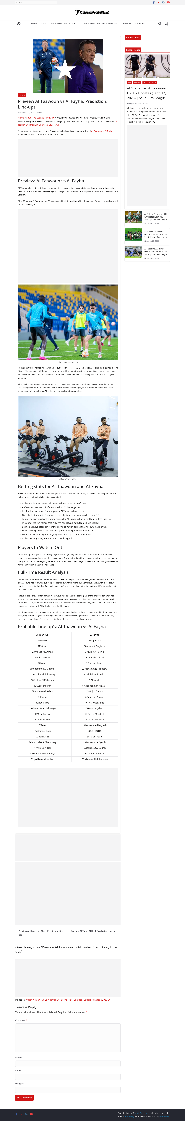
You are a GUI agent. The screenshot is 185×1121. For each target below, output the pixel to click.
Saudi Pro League (35, 117)
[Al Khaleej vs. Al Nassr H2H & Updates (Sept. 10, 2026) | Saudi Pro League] (133, 236)
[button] (78, 24)
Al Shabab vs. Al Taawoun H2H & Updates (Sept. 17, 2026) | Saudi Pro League (146, 93)
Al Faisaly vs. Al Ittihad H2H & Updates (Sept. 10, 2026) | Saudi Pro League (155, 251)
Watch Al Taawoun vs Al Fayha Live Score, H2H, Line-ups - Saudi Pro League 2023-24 (68, 999)
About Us (140, 23)
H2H (129, 82)
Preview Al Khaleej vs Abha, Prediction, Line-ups (41, 933)
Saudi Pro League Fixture (64, 23)
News (43, 23)
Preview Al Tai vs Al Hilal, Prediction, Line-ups (94, 931)
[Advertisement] (68, 158)
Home (34, 23)
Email (18, 1070)
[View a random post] (166, 23)
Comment (21, 1020)
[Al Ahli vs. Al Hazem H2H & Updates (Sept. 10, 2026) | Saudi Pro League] (133, 219)
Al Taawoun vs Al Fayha (101, 131)
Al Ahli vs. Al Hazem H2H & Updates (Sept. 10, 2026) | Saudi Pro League (155, 217)
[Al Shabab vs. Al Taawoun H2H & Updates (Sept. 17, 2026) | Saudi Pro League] (147, 66)
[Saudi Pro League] (18, 23)
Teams (125, 23)
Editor (39, 112)
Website (19, 1083)
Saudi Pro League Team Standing (100, 23)
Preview (22, 95)
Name (18, 1057)
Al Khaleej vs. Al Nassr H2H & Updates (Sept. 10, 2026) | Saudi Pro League (155, 234)
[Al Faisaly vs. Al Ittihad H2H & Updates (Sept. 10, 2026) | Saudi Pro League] (133, 254)
